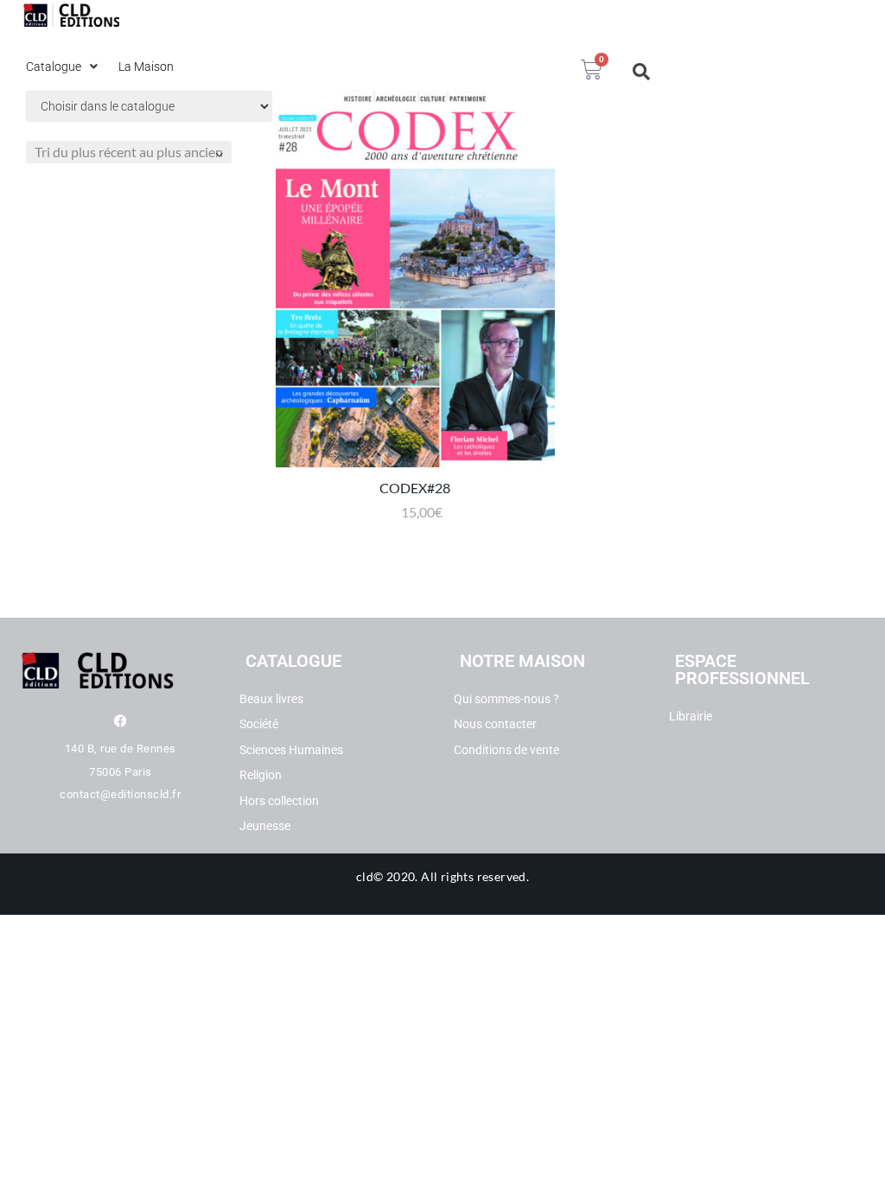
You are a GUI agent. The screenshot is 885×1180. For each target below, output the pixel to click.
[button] (63, 66)
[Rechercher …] (642, 71)
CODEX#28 (414, 487)
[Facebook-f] (120, 720)
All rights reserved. (475, 876)
